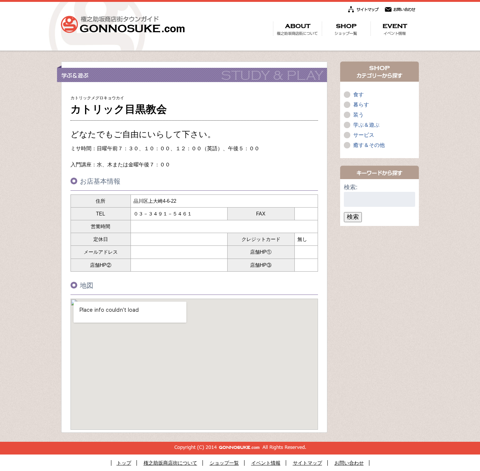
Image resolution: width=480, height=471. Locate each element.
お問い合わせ (349, 463)
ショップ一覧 (224, 463)
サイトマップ (307, 463)
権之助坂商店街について (170, 463)
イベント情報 (265, 463)
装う (358, 115)
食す (358, 94)
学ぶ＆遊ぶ (366, 125)
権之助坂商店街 (122, 24)
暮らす (361, 105)
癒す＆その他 (369, 145)
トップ (124, 463)
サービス (363, 135)
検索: (350, 187)
